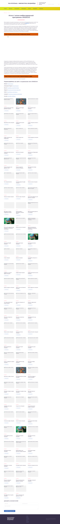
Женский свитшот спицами (31, 392)
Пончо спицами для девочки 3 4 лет (20, 495)
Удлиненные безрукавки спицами (33, 153)
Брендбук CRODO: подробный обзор (7, 212)
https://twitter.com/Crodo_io (12, 92)
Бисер (4, 225)
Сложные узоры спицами (9, 420)
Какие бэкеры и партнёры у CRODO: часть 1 (20, 212)
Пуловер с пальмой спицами (32, 480)
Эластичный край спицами (7, 243)
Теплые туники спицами (32, 181)
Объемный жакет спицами (19, 347)
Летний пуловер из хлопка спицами (31, 377)
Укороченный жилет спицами (20, 123)
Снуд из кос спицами (20, 406)
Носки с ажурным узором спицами (9, 362)
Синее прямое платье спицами (8, 436)
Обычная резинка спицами (7, 347)
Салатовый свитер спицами (31, 451)
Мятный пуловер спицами (31, 362)
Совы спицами (7, 257)
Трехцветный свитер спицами (32, 167)
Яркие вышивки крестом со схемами (33, 212)
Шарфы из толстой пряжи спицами (8, 273)
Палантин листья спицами (19, 332)
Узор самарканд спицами (33, 137)
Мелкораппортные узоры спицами (21, 377)
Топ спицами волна (8, 181)
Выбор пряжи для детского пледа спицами (21, 451)
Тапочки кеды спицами (20, 196)
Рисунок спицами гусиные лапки (7, 480)
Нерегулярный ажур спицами (20, 362)
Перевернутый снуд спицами (32, 317)
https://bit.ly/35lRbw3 (12, 96)
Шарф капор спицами (20, 272)
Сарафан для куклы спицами (8, 406)
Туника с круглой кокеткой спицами (19, 167)
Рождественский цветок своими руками (42, 3)
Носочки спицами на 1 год (20, 303)
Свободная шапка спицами (19, 436)
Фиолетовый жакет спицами (32, 108)
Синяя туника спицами (20, 420)
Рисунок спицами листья (33, 465)
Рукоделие (5, 150)
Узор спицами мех (19, 137)
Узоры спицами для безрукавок (8, 138)
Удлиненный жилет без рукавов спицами (8, 108)
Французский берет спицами (20, 108)
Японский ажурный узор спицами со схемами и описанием (9, 228)
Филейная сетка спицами (9, 122)
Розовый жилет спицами (21, 465)
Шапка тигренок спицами (9, 287)
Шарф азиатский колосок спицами (33, 273)
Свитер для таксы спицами (7, 451)
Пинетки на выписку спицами (20, 317)
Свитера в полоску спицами (31, 436)
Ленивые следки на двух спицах (9, 392)
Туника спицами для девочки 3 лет (8, 167)
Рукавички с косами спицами (8, 466)
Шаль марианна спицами (33, 287)
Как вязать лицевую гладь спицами (21, 392)
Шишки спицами (19, 257)
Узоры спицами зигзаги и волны (33, 123)
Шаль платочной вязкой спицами (21, 288)
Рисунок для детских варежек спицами (20, 480)
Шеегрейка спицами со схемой (32, 258)
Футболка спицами (20, 152)
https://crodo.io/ (10, 83)
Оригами (27, 522)
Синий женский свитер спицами (32, 421)
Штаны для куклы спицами (19, 243)
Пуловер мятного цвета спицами (8, 495)
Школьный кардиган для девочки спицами (33, 197)
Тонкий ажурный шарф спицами (20, 182)
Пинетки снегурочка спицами (8, 317)
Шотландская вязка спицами (32, 243)
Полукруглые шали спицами (31, 347)
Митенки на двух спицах (9, 376)
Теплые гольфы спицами (9, 196)
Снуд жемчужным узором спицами (31, 406)
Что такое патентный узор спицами (8, 303)
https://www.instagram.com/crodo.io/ (15, 94)
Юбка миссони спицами (21, 227)
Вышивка (27, 521)
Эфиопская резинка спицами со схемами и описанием (32, 228)
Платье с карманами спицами (32, 303)
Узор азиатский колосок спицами (9, 153)
